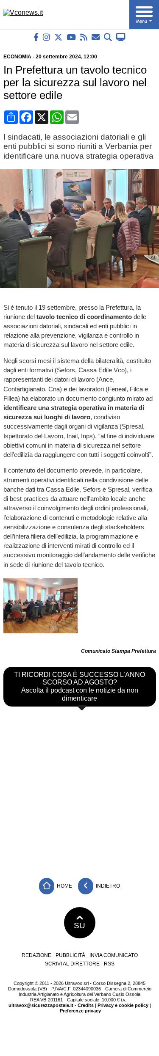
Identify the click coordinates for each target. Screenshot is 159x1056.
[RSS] (83, 37)
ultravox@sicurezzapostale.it (40, 1005)
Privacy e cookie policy (123, 1005)
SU (79, 925)
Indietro (107, 886)
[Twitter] (58, 37)
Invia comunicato (113, 955)
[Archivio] (108, 37)
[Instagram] (46, 37)
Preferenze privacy (80, 1010)
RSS (109, 964)
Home (64, 886)
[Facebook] (36, 37)
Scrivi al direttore (72, 964)
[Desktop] (121, 37)
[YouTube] (71, 37)
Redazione (36, 955)
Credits (86, 1005)
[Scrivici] (96, 37)
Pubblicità (70, 955)
